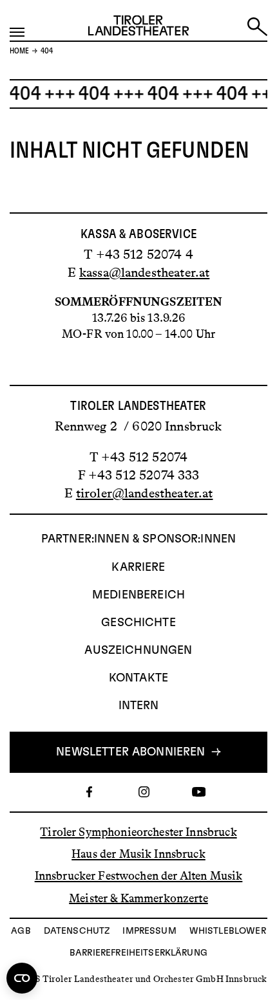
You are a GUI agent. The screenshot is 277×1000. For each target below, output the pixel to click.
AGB (20, 931)
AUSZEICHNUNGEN (138, 650)
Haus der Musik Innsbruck (138, 854)
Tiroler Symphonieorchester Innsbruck (138, 832)
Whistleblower (227, 931)
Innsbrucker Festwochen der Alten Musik (139, 876)
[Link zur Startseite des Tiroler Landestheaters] (138, 28)
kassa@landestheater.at (144, 272)
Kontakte (138, 678)
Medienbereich (138, 595)
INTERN (139, 706)
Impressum (149, 931)
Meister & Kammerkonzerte (138, 898)
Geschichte (138, 623)
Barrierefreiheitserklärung (138, 953)
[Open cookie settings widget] (21, 978)
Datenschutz (77, 931)
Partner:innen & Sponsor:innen (138, 539)
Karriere (138, 567)
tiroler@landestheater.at (144, 493)
